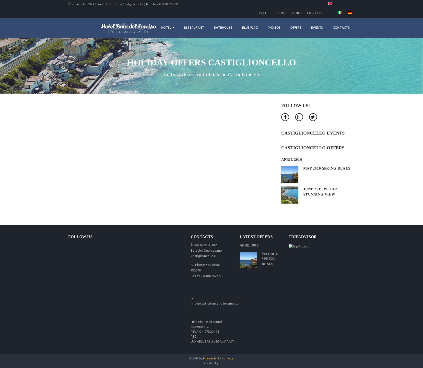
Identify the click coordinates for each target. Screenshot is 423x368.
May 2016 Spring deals (326, 168)
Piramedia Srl (212, 358)
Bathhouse (223, 27)
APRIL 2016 (291, 159)
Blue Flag (250, 27)
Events (296, 13)
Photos (274, 27)
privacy (229, 358)
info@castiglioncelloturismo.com (216, 304)
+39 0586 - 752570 (206, 267)
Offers (279, 13)
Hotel (166, 27)
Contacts (314, 13)
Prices (264, 13)
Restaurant (194, 27)
